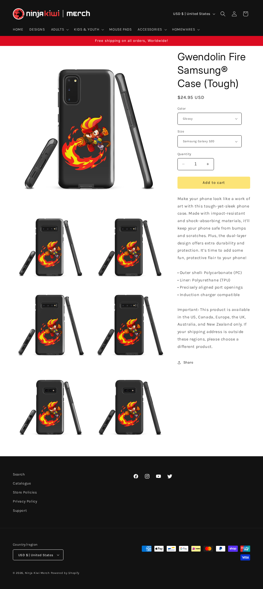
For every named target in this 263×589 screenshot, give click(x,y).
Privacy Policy (25, 501)
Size (180, 131)
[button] (59, 29)
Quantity (184, 154)
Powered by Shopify (65, 573)
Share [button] (188, 362)
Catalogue (22, 483)
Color (181, 108)
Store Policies (25, 492)
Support (20, 510)
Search (19, 474)
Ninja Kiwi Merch (37, 573)
